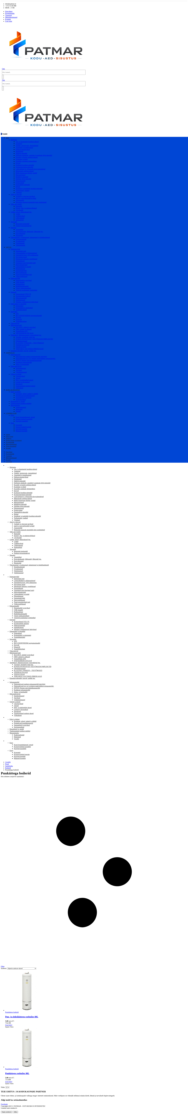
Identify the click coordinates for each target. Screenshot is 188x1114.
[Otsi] (3, 77)
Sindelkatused (20, 300)
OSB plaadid (20, 282)
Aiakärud (19, 144)
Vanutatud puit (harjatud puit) (26, 263)
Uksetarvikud (20, 376)
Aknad (18, 378)
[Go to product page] (96, 991)
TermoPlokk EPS (22, 331)
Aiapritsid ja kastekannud (24, 147)
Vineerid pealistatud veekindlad (26, 290)
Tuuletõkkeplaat (21, 321)
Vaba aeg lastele (16, 204)
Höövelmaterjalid (21, 265)
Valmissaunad (20, 245)
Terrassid (14, 222)
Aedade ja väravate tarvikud (25, 196)
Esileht (8, 434)
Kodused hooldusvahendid (25, 165)
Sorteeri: (4, 968)
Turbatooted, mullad (22, 190)
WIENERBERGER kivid (24, 333)
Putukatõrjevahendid (23, 185)
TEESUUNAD (21, 347)
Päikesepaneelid (21, 298)
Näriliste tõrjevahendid (23, 179)
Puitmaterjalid (15, 249)
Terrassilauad (20, 261)
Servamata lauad (21, 257)
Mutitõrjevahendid (22, 177)
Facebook (4, 1104)
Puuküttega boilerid (12, 1012)
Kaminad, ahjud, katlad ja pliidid (27, 394)
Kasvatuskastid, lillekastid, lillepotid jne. (29, 231)
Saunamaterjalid (21, 271)
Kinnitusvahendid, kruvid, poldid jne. (23, 351)
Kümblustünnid (21, 239)
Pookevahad (20, 183)
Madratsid (19, 409)
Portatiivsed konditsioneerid (25, 396)
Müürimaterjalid (16, 325)
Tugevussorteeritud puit (24, 274)
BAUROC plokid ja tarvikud (26, 327)
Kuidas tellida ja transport (14, 440)
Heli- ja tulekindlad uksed (24, 380)
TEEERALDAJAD (22, 345)
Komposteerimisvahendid (24, 167)
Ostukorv (8, 438)
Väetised (19, 192)
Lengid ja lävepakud (23, 382)
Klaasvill (19, 319)
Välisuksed (19, 388)
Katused (13, 292)
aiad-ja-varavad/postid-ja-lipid (26, 198)
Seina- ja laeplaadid (22, 364)
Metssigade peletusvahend (25, 171)
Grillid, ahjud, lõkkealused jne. (21, 212)
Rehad (18, 187)
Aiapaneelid (20, 200)
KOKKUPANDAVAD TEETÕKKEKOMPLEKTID (34, 339)
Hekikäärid (19, 151)
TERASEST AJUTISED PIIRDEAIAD (30, 349)
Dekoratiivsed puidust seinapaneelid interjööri (31, 357)
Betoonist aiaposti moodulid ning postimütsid (31, 202)
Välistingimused (21, 372)
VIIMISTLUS (10, 353)
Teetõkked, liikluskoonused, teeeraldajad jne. (26, 335)
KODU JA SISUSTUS (13, 390)
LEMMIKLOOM (11, 413)
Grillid (18, 214)
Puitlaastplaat (20, 284)
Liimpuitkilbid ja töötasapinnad (26, 253)
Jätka (15, 1112)
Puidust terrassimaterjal (23, 226)
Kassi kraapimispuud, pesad (25, 417)
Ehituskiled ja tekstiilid (18, 304)
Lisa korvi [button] (8, 1025)
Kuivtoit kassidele (22, 421)
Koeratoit (19, 425)
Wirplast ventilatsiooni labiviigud (27, 302)
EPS (17, 314)
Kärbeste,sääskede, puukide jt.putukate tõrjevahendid (34, 155)
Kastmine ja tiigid (22, 159)
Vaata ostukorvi (7, 1112)
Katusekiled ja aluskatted (24, 308)
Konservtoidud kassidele (24, 419)
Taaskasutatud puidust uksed (25, 386)
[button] (3, 69)
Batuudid (19, 206)
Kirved (18, 163)
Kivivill (18, 317)
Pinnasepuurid (20, 181)
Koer (12, 423)
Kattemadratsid (21, 407)
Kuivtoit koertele (21, 429)
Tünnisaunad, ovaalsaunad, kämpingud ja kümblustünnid (30, 237)
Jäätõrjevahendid (21, 153)
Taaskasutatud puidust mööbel (21, 403)
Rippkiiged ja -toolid (18, 401)
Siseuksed (19, 384)
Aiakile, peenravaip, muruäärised (27, 146)
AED (7, 138)
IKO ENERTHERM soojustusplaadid (29, 315)
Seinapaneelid (15, 355)
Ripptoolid (19, 235)
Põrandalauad (20, 269)
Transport (8, 15)
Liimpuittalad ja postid (23, 267)
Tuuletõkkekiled (21, 310)
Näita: (3, 1087)
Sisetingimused (21, 368)
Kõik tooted (9, 436)
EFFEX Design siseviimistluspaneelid (29, 360)
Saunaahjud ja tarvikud (23, 398)
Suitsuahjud (20, 220)
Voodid (18, 411)
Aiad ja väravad (16, 194)
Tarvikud (19, 370)
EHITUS (8, 247)
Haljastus (14, 140)
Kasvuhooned (20, 233)
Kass (12, 415)
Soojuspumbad (21, 399)
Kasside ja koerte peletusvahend (27, 157)
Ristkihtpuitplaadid (22, 286)
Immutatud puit (21, 251)
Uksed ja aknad (16, 374)
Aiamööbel (19, 230)
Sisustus (13, 228)
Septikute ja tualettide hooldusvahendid (29, 189)
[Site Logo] (48, 67)
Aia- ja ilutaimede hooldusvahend (27, 142)
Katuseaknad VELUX (23, 294)
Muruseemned (20, 175)
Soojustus (14, 312)
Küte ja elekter (16, 392)
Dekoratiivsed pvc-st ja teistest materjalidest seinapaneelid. (35, 358)
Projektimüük (9, 13)
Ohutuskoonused (21, 341)
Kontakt (8, 19)
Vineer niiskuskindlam (23, 288)
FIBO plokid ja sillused (24, 329)
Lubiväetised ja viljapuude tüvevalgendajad (30, 169)
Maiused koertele (21, 431)
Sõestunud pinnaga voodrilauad (26, 259)
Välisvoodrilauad (21, 276)
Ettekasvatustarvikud (23, 149)
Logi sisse (8, 21)
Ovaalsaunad (20, 241)
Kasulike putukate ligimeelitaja (26, 161)
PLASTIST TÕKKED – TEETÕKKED (30, 343)
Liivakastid (19, 210)
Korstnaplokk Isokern (23, 296)
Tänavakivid (15, 323)
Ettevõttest (8, 11)
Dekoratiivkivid (16, 366)
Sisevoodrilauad (21, 273)
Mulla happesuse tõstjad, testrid (26, 173)
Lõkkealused (20, 218)
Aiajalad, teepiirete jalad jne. (25, 337)
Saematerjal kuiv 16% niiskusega (27, 255)
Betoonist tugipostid (22, 224)
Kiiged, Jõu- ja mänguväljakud (26, 208)
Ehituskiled (19, 306)
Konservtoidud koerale (23, 427)
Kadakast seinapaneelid (24, 362)
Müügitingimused (11, 17)
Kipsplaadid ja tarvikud (24, 280)
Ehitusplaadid (15, 278)
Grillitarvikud (20, 216)
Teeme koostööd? (11, 446)
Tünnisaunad (20, 243)
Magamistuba (15, 405)
